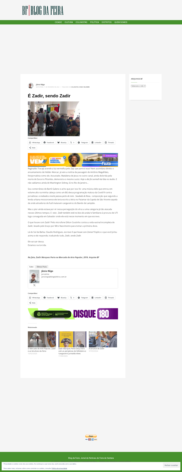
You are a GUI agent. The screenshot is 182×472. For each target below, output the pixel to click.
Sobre (31, 267)
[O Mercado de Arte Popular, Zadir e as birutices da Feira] (42, 339)
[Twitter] (34, 285)
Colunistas (74, 87)
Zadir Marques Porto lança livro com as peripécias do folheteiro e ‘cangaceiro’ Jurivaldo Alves (72, 351)
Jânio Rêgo (40, 84)
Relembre (86, 87)
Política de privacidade (59, 468)
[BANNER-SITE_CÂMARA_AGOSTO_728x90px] (73, 313)
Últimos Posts (42, 267)
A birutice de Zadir (96, 348)
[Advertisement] (91, 49)
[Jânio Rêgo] (34, 276)
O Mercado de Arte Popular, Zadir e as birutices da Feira (42, 349)
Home (81, 87)
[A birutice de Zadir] (103, 339)
